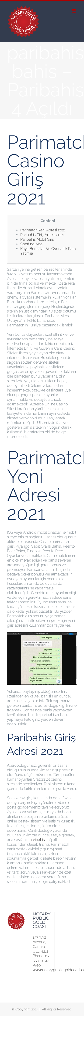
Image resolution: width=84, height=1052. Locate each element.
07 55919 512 (41, 958)
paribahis (37, 840)
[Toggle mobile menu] (74, 10)
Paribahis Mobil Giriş (37, 239)
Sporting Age (31, 244)
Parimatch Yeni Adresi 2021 (43, 230)
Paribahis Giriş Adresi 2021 (42, 235)
